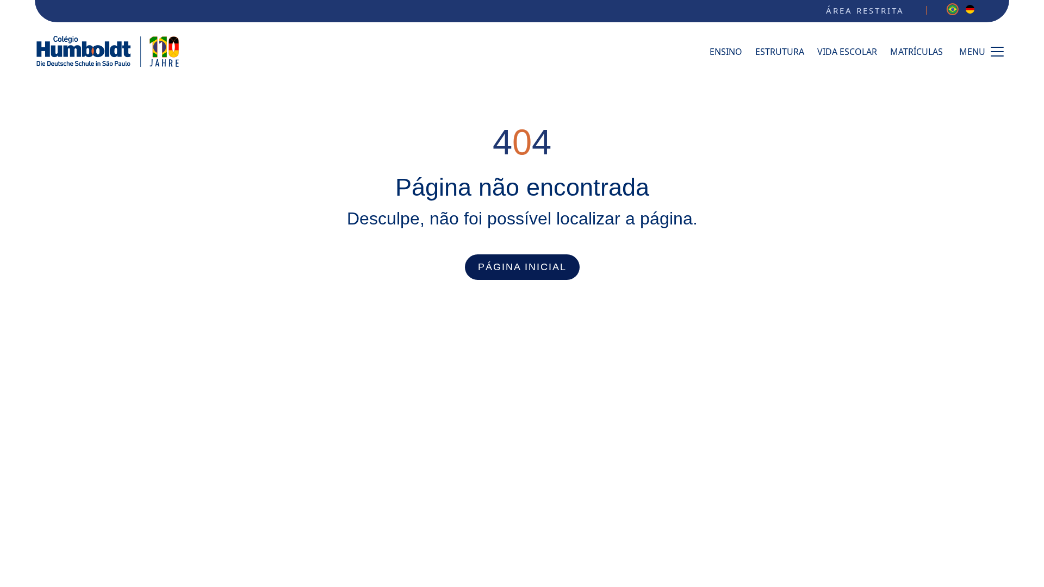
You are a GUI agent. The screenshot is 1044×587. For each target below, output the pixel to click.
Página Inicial (522, 266)
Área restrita (865, 10)
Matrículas (916, 52)
